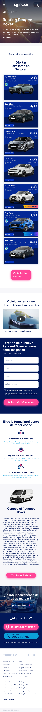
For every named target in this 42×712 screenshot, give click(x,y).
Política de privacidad (30, 394)
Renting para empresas (10, 674)
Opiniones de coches (25, 665)
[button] (21, 6)
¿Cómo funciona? (8, 677)
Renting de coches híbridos (10, 685)
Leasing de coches (24, 691)
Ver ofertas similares (21, 575)
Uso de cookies (23, 677)
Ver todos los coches (9, 662)
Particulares (6, 668)
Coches (9, 12)
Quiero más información (21, 402)
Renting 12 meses (24, 682)
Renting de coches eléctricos (10, 688)
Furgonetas (6, 665)
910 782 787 (38, 5)
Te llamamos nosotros (23, 626)
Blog (20, 662)
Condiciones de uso (17, 394)
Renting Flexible (7, 694)
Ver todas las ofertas (20, 275)
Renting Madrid (23, 685)
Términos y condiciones (26, 671)
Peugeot (15, 12)
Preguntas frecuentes (25, 668)
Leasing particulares (9, 691)
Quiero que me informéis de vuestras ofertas (19, 390)
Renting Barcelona (24, 688)
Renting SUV (6, 682)
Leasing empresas (8, 699)
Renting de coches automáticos (26, 694)
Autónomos (6, 671)
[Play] (21, 319)
